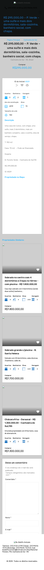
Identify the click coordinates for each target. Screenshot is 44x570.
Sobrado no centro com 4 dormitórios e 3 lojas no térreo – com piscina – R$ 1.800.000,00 (21, 281)
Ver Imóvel (22, 268)
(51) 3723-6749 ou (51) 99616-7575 (22, 8)
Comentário (10, 479)
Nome (8, 518)
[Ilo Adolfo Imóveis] (22, 3)
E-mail (8, 530)
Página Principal (13, 40)
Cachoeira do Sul (30, 40)
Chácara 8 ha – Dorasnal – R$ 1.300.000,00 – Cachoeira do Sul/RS (20, 422)
